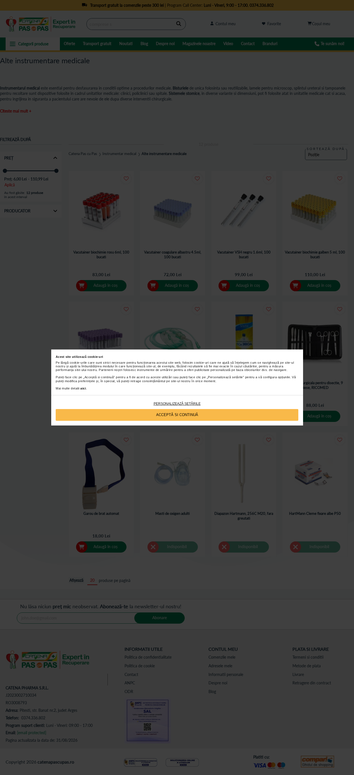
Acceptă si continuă (177, 415)
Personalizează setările (177, 404)
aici (83, 388)
